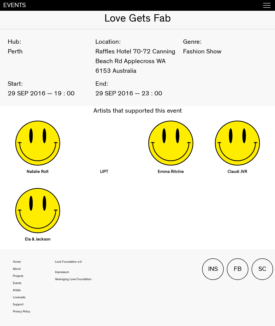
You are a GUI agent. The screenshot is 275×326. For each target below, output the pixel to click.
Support (18, 304)
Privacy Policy (21, 311)
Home (17, 261)
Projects (18, 276)
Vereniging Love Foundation (73, 279)
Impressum (62, 272)
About (17, 268)
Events (17, 283)
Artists (17, 290)
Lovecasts (19, 297)
